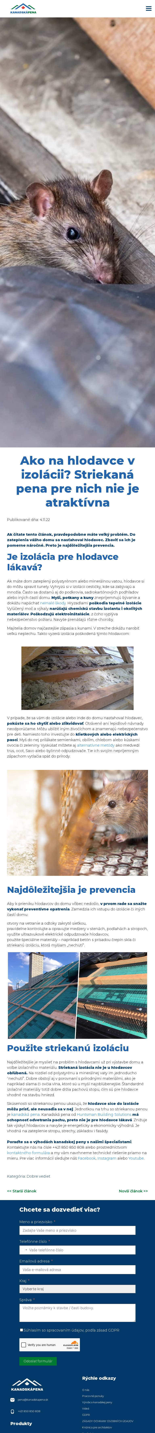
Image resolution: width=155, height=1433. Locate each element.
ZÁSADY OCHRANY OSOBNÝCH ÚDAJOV (107, 1421)
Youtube (136, 1158)
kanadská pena (25, 1114)
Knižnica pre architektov (97, 1427)
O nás (85, 1389)
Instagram (106, 1158)
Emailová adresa (34, 1261)
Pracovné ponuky (93, 1396)
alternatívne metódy (96, 745)
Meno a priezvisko (35, 1222)
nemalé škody (53, 603)
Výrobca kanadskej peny (97, 1402)
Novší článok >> (133, 1191)
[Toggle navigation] (149, 8)
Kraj (22, 1281)
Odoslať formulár (38, 1361)
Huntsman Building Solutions (104, 1114)
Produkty (21, 1423)
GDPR (86, 1414)
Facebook (87, 1158)
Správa (25, 1300)
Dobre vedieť (38, 1176)
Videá (85, 1408)
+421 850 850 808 (29, 1411)
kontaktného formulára (28, 1153)
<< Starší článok (21, 1191)
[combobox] (24, 1250)
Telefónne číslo (33, 1241)
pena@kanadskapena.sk (33, 1399)
